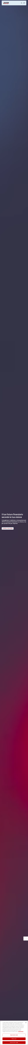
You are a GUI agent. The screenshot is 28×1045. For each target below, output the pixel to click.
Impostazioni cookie (14, 1035)
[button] (24, 3)
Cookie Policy (20, 1031)
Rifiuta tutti (14, 1038)
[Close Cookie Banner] (25, 1022)
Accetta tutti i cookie (14, 1042)
